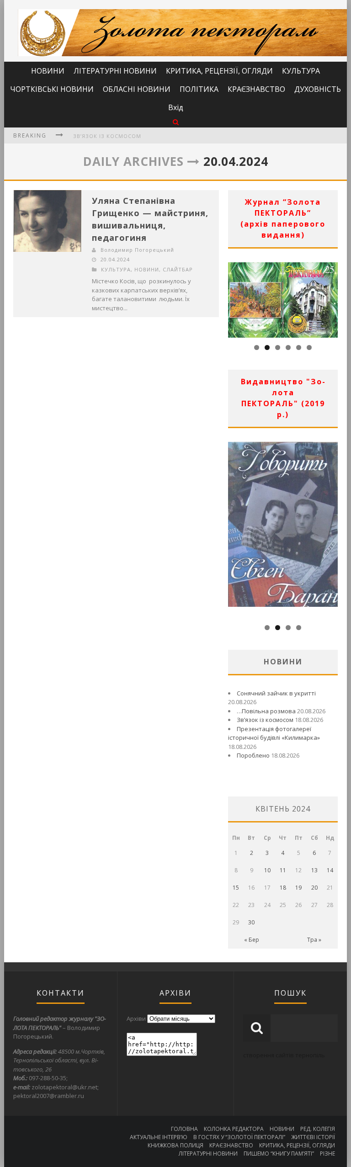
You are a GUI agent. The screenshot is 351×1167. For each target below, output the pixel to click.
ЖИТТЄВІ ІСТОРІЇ (313, 1137)
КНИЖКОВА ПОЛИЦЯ (175, 1145)
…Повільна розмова (266, 711)
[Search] (176, 121)
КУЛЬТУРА (301, 71)
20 (314, 887)
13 (314, 870)
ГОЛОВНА (184, 1129)
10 (267, 870)
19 (298, 887)
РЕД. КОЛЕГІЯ (317, 1129)
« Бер (251, 940)
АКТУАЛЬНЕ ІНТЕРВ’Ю (158, 1137)
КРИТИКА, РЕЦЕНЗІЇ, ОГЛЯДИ (219, 71)
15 (236, 887)
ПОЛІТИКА (199, 89)
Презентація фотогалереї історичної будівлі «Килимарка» (274, 733)
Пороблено (253, 755)
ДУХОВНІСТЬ (317, 89)
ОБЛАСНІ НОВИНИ (136, 89)
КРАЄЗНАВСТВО (256, 89)
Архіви (136, 1018)
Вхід (175, 107)
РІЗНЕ (327, 1153)
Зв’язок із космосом (107, 136)
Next (331, 297)
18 (283, 887)
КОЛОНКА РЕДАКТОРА (234, 1129)
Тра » (314, 940)
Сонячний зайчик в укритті (276, 693)
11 (283, 870)
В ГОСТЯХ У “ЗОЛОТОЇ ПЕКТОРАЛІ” (239, 1137)
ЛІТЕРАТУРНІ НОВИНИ (115, 71)
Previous (235, 297)
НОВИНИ (47, 71)
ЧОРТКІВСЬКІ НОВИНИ (52, 89)
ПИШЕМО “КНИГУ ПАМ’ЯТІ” (279, 1153)
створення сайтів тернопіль (284, 1055)
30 (251, 922)
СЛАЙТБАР (178, 269)
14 (330, 870)
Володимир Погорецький (137, 249)
